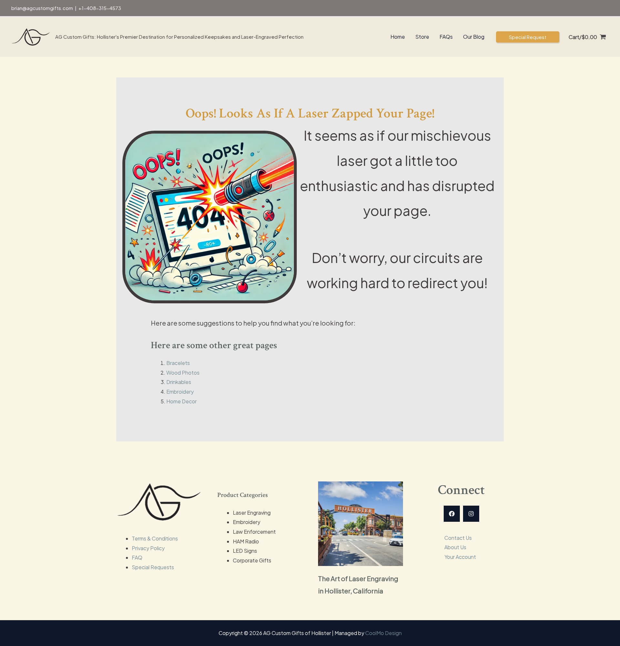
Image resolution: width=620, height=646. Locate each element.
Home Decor (181, 401)
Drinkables (178, 382)
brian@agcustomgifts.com (42, 8)
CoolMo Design (383, 633)
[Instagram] (471, 514)
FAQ (137, 557)
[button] (527, 37)
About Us (455, 547)
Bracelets (178, 362)
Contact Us (458, 537)
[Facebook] (452, 514)
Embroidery (180, 391)
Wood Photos (183, 372)
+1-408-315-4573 (99, 8)
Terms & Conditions (155, 538)
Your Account (460, 556)
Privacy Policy (148, 548)
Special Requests (153, 567)
